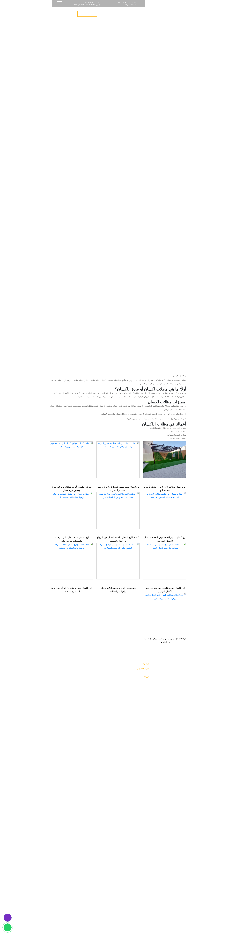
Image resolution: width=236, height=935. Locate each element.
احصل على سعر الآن (87, 14)
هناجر (138, 14)
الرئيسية (183, 14)
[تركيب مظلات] (56, 1)
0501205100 (137, 676)
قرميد (128, 14)
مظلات (160, 14)
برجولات (171, 14)
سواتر (149, 14)
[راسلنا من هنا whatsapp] (8, 927)
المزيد (105, 14)
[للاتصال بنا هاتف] (8, 917)
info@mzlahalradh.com (142, 672)
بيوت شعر (117, 14)
